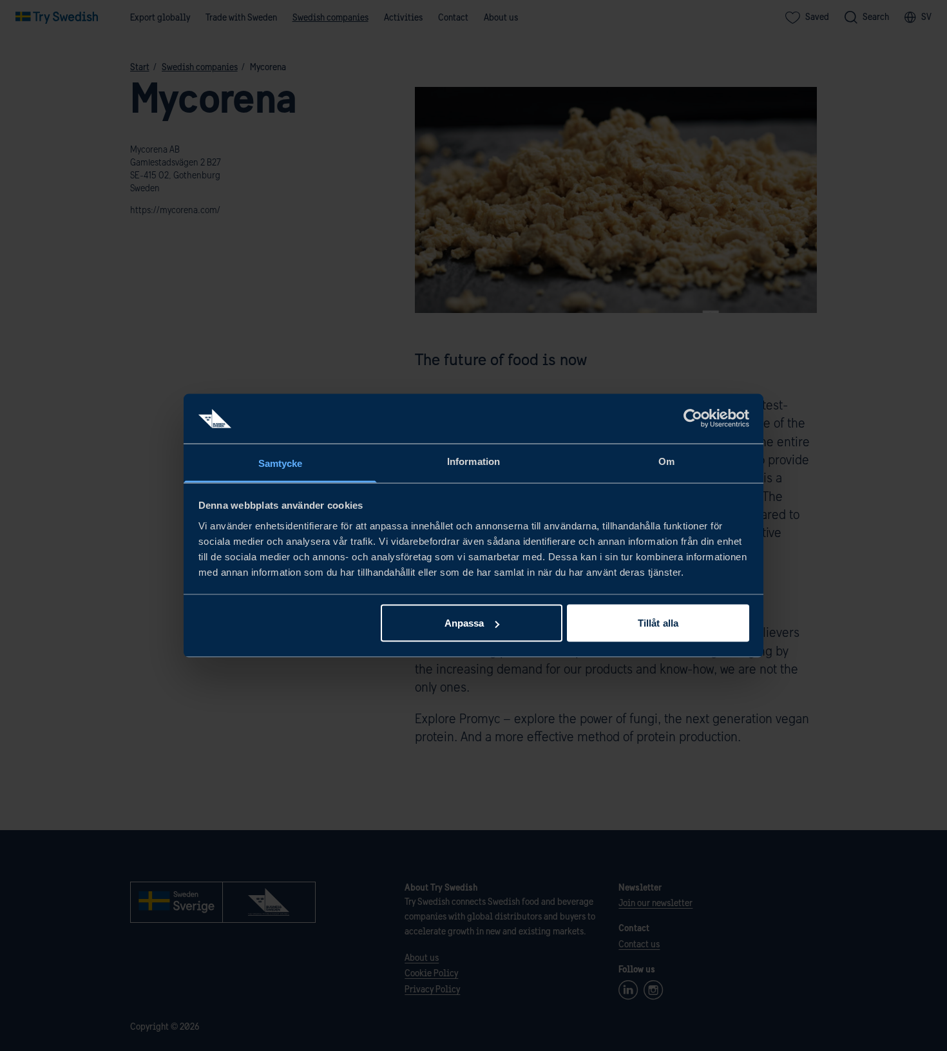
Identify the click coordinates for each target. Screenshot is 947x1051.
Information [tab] (473, 460)
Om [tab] (666, 460)
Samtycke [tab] (280, 462)
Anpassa (464, 623)
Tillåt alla (658, 623)
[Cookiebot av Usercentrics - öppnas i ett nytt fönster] (692, 418)
